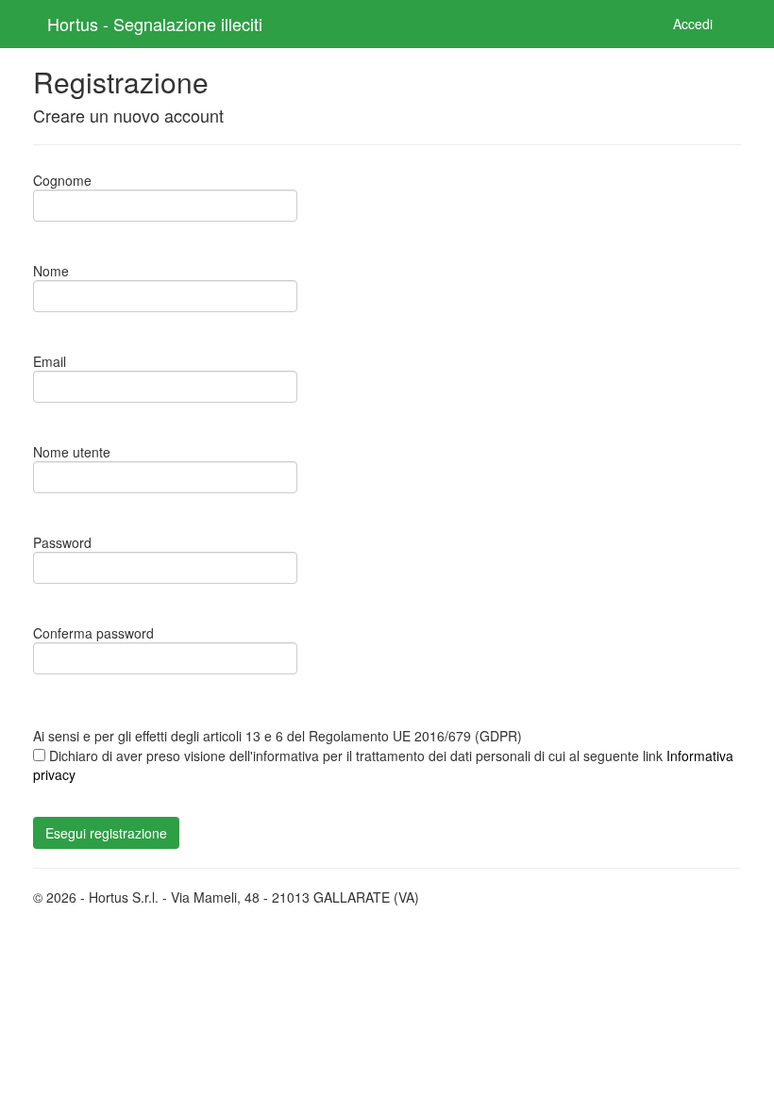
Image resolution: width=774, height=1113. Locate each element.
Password (62, 542)
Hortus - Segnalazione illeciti (154, 23)
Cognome (62, 180)
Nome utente (71, 451)
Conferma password (93, 632)
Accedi (693, 23)
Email (49, 361)
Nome (51, 270)
